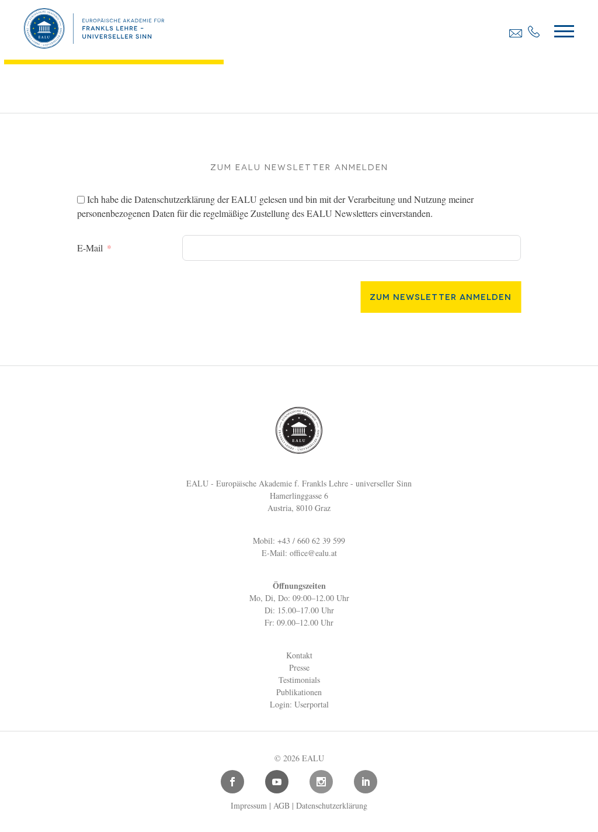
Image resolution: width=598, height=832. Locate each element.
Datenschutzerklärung (174, 199)
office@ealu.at (313, 552)
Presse (299, 667)
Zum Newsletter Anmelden (441, 296)
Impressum (249, 805)
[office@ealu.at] (515, 33)
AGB (281, 805)
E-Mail (90, 247)
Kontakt (299, 655)
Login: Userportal (299, 704)
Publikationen (299, 692)
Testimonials (299, 679)
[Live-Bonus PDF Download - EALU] (94, 44)
